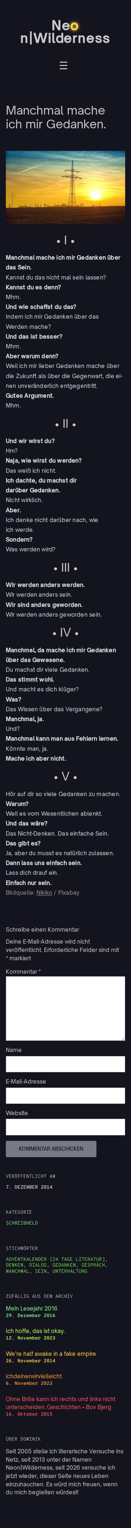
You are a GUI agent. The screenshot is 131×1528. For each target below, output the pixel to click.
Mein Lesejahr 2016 (31, 1308)
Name (14, 1050)
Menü (63, 67)
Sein (41, 1271)
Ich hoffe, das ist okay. (35, 1331)
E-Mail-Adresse (26, 1081)
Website (17, 1113)
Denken (14, 1265)
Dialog (38, 1265)
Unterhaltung (69, 1271)
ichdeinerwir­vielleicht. (34, 1376)
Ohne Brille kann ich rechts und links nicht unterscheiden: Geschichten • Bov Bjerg (60, 1403)
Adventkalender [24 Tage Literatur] (55, 1259)
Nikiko (44, 892)
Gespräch (93, 1265)
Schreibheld (22, 1223)
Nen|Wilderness (65, 31)
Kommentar (23, 971)
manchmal (17, 1271)
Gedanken (64, 1265)
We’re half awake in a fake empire (51, 1353)
